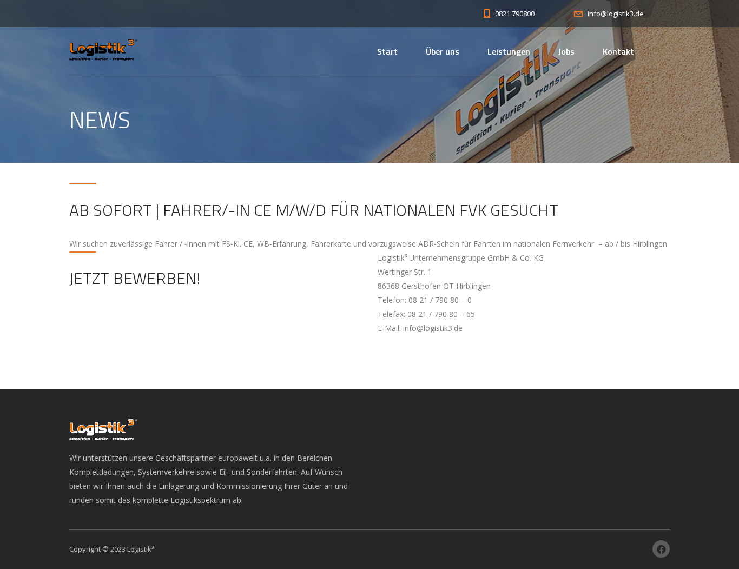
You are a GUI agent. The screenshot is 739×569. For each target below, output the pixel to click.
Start (387, 51)
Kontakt (618, 51)
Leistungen (508, 51)
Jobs (566, 51)
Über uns (442, 51)
